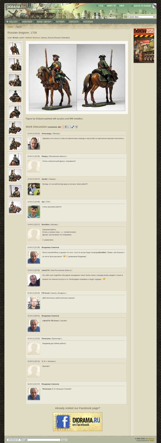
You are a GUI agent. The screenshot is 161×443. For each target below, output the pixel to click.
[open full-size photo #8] (15, 165)
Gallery (10, 27)
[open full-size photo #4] (15, 102)
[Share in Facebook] (66, 126)
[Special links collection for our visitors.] (121, 5)
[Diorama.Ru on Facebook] (88, 21)
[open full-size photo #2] (15, 70)
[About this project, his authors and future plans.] (110, 5)
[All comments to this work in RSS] (63, 126)
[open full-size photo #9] (15, 181)
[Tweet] (70, 126)
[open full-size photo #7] (15, 149)
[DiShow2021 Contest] (143, 62)
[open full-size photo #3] (15, 86)
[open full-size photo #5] (15, 117)
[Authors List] (60, 21)
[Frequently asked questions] (100, 5)
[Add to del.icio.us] (73, 126)
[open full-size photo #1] (15, 54)
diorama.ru (149, 439)
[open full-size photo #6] (15, 133)
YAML (152, 440)
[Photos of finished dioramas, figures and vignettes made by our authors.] (13, 21)
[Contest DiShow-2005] (74, 21)
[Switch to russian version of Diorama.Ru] (144, 9)
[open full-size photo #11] (15, 212)
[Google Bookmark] (76, 126)
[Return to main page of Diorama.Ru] (14, 18)
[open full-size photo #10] (15, 197)
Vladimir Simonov (32, 38)
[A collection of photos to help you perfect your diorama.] (44, 21)
